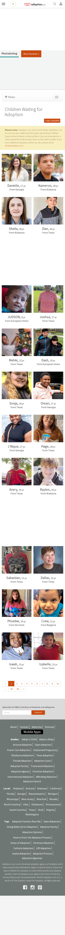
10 (58, 683)
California (55, 788)
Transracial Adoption (42, 766)
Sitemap (49, 726)
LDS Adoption (43, 848)
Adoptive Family (19, 766)
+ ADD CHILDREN (52, 120)
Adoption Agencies (32, 858)
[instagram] (32, 887)
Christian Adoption (42, 771)
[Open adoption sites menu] (13, 4)
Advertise (37, 726)
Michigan (53, 793)
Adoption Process (42, 853)
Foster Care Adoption (18, 750)
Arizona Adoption (22, 744)
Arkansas (42, 788)
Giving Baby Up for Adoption (22, 826)
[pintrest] (40, 887)
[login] (61, 4)
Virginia (50, 809)
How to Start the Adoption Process (32, 837)
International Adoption (20, 776)
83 (12, 689)
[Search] (55, 4)
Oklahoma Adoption (22, 755)
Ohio (25, 804)
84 (18, 689)
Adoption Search (32, 781)
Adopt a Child (29, 739)
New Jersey (27, 799)
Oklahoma (37, 804)
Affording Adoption (46, 776)
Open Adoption (43, 744)
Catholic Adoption (23, 848)
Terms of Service (52, 874)
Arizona (30, 788)
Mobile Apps (32, 732)
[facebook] (25, 887)
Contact (24, 726)
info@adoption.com (14, 145)
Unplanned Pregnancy (45, 750)
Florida (10, 793)
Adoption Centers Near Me (26, 821)
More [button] (30, 53)
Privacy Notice (9, 877)
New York (41, 799)
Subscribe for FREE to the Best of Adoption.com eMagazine (28, 707)
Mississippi (12, 799)
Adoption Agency (20, 771)
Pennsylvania (53, 804)
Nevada (53, 799)
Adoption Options (32, 832)
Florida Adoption (22, 760)
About (13, 726)
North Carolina (12, 804)
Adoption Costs (42, 760)
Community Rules (28, 877)
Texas (32, 809)
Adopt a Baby (46, 739)
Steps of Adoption (20, 842)
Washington (32, 814)
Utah (40, 809)
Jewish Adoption (21, 853)
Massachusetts (37, 793)
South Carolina (18, 809)
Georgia (21, 793)
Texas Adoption (44, 755)
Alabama (18, 788)
